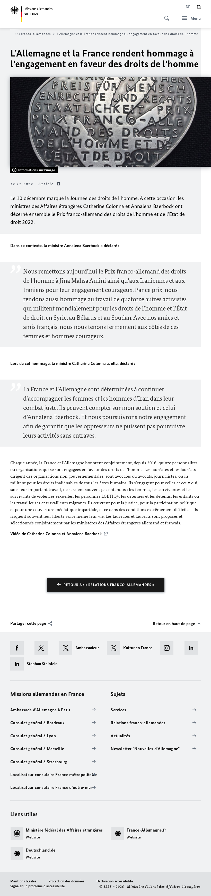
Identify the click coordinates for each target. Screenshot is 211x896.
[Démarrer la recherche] (165, 15)
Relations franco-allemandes (28, 34)
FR (199, 7)
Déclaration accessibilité (114, 881)
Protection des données (66, 881)
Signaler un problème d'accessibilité (37, 886)
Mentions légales (23, 881)
